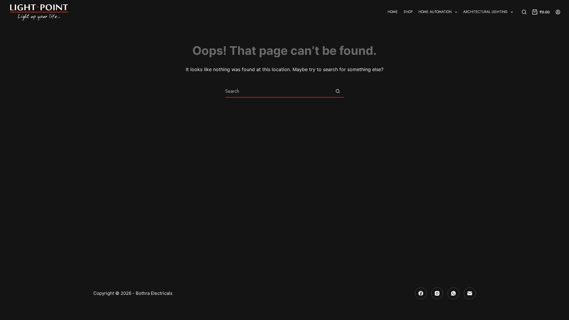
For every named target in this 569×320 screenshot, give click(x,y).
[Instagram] (437, 293)
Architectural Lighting (485, 12)
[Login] (558, 12)
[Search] (524, 12)
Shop (408, 12)
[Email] (470, 293)
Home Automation (435, 12)
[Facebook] (421, 293)
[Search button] (338, 91)
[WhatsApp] (453, 293)
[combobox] (278, 91)
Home (393, 12)
